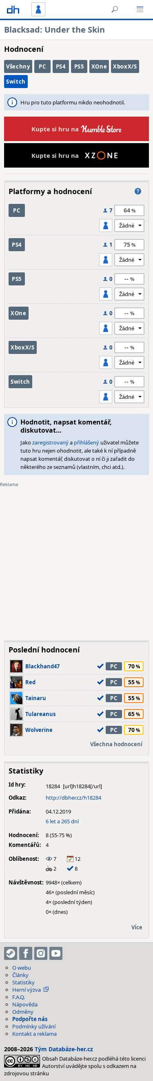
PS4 (61, 66)
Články (20, 975)
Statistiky (23, 982)
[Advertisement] (76, 557)
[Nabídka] (140, 9)
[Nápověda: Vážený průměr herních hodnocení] (137, 191)
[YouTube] (55, 953)
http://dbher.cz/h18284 (73, 797)
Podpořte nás (29, 1019)
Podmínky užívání (33, 1026)
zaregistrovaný (50, 442)
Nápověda (25, 1004)
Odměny (22, 1011)
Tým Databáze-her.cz (64, 1049)
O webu (21, 967)
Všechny (18, 66)
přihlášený (86, 442)
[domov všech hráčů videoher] (13, 9)
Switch (16, 81)
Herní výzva (26, 989)
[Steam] (10, 953)
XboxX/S (125, 66)
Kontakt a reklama (34, 1033)
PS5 (79, 66)
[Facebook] (25, 953)
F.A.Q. (18, 997)
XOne (99, 66)
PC (42, 66)
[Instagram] (40, 953)
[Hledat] (114, 9)
